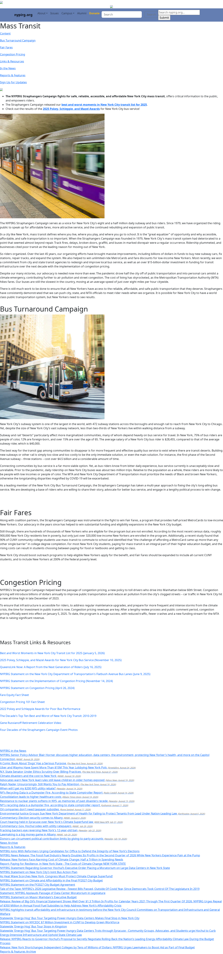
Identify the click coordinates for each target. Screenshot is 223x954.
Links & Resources (12, 61)
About (41, 13)
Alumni (81, 13)
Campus (66, 13)
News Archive (9, 843)
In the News (8, 68)
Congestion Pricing (12, 54)
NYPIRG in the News (13, 751)
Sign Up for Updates (13, 82)
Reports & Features (12, 75)
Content (5, 33)
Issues (54, 13)
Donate (94, 13)
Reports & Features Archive (18, 951)
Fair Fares (6, 47)
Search (151, 14)
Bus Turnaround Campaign (18, 40)
